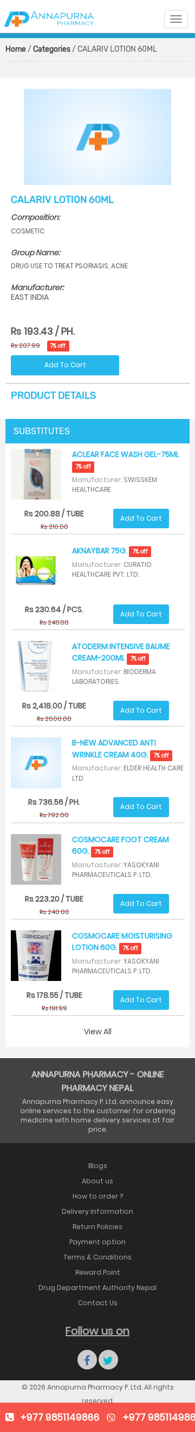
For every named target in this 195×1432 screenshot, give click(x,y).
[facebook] (87, 1359)
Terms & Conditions (97, 1257)
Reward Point (97, 1272)
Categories (51, 49)
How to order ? (98, 1196)
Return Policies (97, 1226)
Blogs (97, 1165)
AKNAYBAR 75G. (109, 550)
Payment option (97, 1241)
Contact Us (98, 1302)
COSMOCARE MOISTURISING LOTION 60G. (122, 941)
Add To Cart (65, 364)
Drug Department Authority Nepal (97, 1287)
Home (15, 49)
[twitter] (108, 1359)
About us (97, 1181)
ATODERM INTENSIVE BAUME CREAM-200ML (121, 652)
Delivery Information (97, 1211)
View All (98, 1031)
